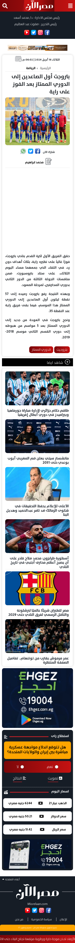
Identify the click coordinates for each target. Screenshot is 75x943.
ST (19, 927)
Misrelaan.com (37, 904)
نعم (50, 766)
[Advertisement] (37, 211)
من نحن (19, 919)
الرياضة (30, 68)
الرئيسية (45, 68)
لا (18, 766)
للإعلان (63, 919)
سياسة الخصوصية (41, 919)
